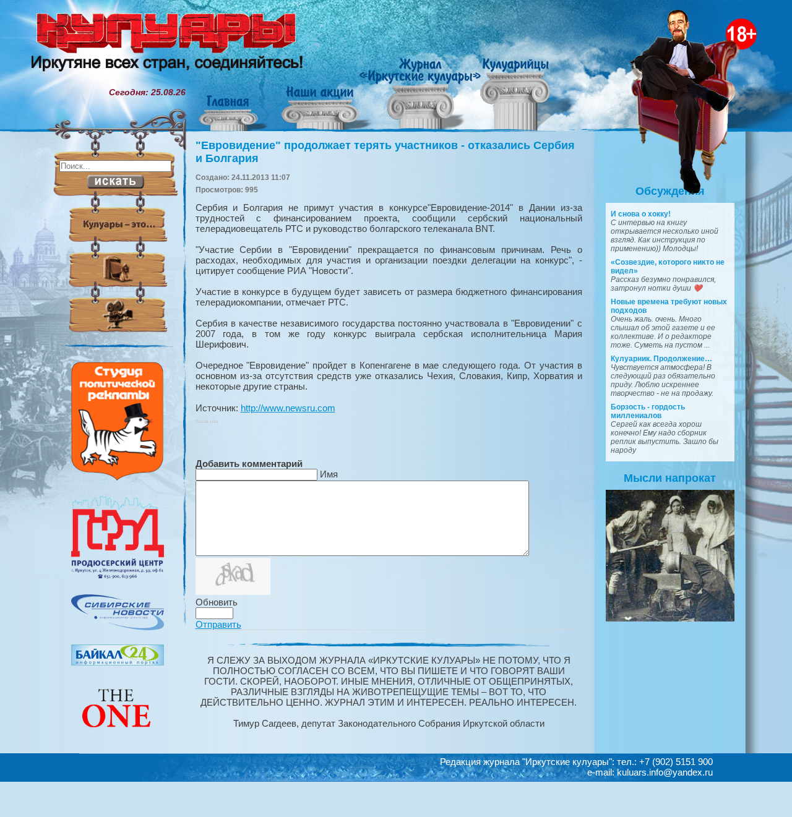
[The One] (117, 736)
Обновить (217, 602)
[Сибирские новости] (117, 627)
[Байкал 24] (117, 662)
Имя (329, 474)
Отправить (218, 624)
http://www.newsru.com (288, 408)
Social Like (207, 421)
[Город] (117, 577)
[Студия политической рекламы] (117, 477)
